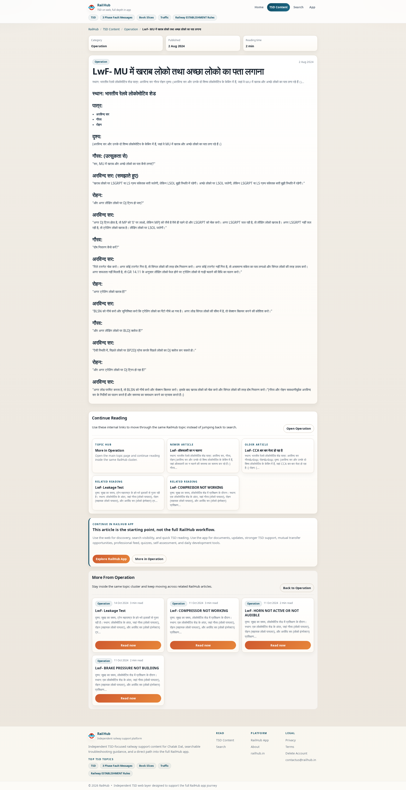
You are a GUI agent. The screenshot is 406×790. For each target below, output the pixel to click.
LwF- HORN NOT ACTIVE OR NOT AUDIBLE (272, 612)
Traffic (164, 17)
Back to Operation (297, 588)
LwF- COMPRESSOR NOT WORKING (199, 610)
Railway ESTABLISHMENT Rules (194, 17)
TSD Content (278, 7)
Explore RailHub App (111, 559)
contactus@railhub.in (300, 760)
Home (259, 7)
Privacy (290, 740)
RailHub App (260, 740)
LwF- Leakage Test (110, 610)
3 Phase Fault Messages (117, 17)
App (312, 7)
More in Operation (149, 559)
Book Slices (146, 17)
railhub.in (258, 753)
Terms (289, 747)
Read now (128, 645)
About (255, 747)
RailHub (93, 29)
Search (298, 7)
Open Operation (299, 428)
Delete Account (296, 753)
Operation (131, 29)
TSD (93, 17)
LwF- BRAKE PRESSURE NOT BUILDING (127, 668)
